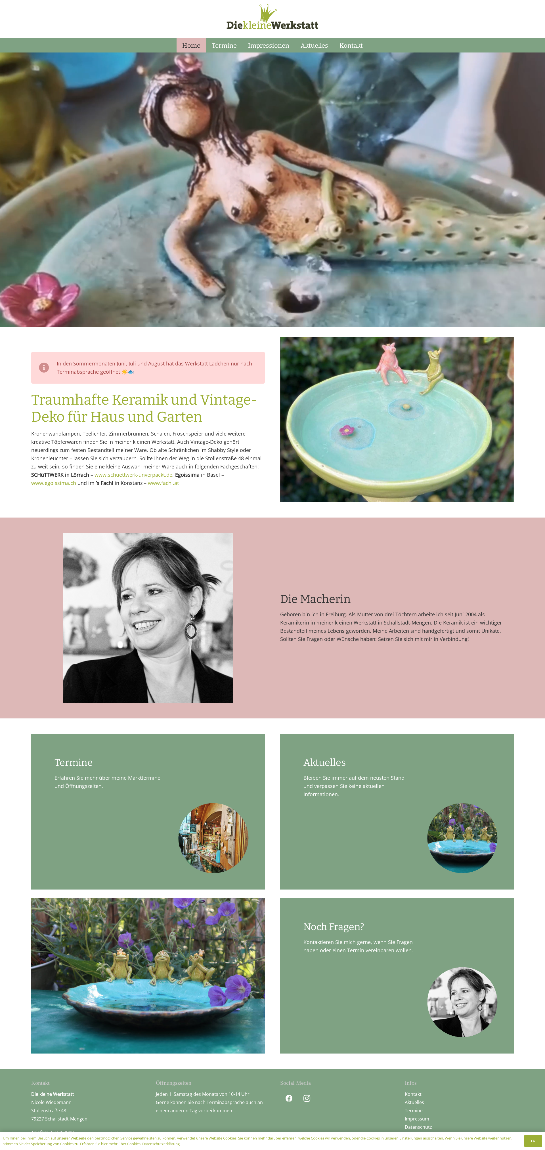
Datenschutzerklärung (161, 1143)
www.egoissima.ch (53, 483)
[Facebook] (289, 1098)
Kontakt (413, 1094)
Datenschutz (418, 1127)
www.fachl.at (163, 483)
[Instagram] (307, 1098)
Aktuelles (414, 1102)
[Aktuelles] (397, 812)
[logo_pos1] (272, 18)
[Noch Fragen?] (397, 976)
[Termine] (148, 812)
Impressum (417, 1119)
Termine (414, 1110)
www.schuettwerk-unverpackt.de (133, 474)
